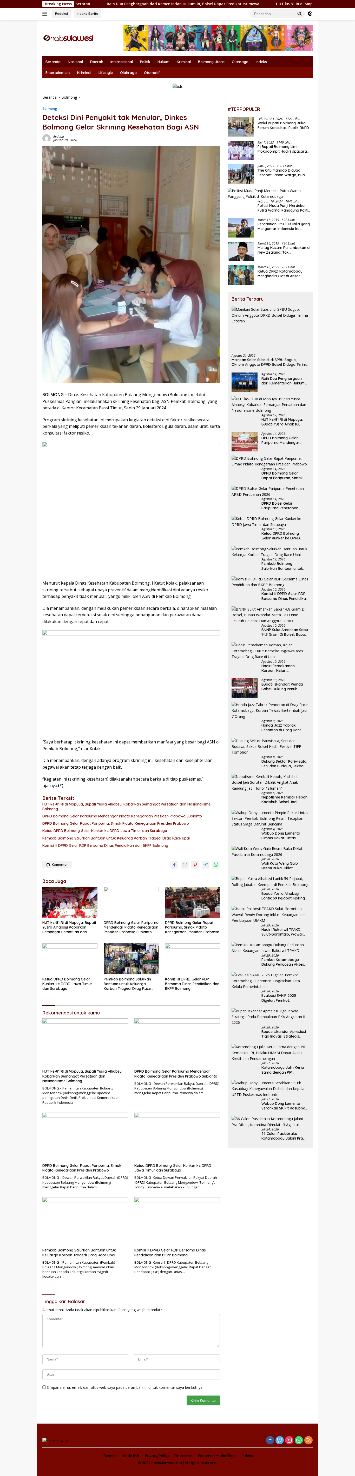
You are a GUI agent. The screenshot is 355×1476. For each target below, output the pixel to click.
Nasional (75, 61)
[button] (299, 13)
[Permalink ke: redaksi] (46, 138)
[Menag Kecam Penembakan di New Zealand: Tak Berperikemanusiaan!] (241, 251)
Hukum (163, 61)
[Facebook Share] (174, 865)
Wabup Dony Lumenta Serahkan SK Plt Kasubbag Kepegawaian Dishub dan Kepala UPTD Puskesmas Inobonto (284, 1106)
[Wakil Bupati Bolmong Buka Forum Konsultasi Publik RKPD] (241, 127)
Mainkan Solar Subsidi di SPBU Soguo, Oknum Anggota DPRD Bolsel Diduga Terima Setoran (270, 362)
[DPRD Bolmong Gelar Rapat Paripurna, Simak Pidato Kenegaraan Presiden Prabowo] (192, 902)
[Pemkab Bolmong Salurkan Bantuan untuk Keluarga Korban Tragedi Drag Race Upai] (131, 958)
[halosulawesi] (68, 37)
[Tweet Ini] (185, 865)
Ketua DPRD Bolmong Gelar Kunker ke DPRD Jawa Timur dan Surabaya (104, 830)
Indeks (261, 61)
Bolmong (49, 108)
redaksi (58, 136)
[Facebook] (270, 1440)
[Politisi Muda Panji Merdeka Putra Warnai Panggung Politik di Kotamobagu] (270, 194)
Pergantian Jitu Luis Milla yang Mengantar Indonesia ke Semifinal (284, 226)
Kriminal (184, 61)
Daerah (96, 61)
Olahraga (240, 61)
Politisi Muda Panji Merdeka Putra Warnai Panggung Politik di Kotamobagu (284, 208)
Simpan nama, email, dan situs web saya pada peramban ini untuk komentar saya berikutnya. (125, 1387)
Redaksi (61, 13)
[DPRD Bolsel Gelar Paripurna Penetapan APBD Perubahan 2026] (270, 491)
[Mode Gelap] (310, 13)
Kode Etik (131, 1455)
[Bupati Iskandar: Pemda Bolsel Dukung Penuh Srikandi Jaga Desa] (245, 688)
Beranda (53, 61)
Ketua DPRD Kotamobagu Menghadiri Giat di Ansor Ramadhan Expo (280, 273)
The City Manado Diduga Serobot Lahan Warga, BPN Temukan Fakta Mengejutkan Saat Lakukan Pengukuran (283, 172)
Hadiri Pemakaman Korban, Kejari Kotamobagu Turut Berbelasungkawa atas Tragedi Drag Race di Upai (284, 668)
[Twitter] (279, 1440)
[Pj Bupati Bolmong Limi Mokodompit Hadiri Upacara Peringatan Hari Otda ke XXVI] (241, 150)
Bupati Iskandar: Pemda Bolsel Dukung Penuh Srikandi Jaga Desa (282, 686)
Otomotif (152, 72)
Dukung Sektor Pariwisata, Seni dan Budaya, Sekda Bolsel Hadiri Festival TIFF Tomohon (284, 763)
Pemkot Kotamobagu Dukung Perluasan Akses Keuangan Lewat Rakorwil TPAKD (284, 962)
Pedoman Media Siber (217, 1455)
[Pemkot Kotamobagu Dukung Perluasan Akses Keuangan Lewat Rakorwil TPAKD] (270, 948)
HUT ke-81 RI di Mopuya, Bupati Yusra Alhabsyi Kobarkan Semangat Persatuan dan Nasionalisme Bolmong (126, 806)
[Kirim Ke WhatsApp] (216, 865)
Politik (145, 61)
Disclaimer (183, 1455)
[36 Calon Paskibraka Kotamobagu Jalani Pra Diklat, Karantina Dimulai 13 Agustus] (270, 1122)
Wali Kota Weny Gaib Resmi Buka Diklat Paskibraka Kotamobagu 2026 (283, 865)
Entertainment (57, 72)
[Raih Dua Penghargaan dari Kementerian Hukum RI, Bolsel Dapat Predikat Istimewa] (245, 382)
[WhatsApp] (299, 1440)
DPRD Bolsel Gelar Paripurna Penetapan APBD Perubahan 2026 (280, 505)
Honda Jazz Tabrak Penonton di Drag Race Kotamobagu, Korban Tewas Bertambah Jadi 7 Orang (283, 727)
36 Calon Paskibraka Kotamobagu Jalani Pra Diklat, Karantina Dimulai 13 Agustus (284, 1136)
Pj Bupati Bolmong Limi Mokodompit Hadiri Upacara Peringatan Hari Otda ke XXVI (283, 149)
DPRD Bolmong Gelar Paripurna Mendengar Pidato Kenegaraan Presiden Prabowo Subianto (122, 816)
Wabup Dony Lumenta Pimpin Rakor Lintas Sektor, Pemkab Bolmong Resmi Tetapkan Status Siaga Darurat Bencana (283, 835)
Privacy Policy (157, 1455)
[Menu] (45, 13)
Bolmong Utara (211, 61)
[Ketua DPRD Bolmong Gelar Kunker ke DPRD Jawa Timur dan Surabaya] (69, 958)
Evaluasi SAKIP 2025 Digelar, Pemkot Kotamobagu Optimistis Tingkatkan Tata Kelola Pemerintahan (282, 998)
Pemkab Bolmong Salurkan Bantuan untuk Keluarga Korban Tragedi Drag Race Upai (116, 838)
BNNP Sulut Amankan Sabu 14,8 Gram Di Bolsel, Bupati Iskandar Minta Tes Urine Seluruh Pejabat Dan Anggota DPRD (284, 632)
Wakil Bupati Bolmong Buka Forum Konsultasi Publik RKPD (283, 125)
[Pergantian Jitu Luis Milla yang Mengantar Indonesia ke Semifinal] (241, 228)
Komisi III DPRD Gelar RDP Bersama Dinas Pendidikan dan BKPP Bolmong (105, 845)
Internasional (121, 61)
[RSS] (308, 1440)
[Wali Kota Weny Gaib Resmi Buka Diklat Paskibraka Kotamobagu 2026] (270, 851)
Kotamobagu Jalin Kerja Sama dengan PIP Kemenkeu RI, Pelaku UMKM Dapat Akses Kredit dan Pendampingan (284, 1069)
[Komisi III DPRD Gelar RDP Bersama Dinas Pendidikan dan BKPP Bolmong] (192, 958)
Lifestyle (105, 72)
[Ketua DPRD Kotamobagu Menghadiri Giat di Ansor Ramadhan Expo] (241, 275)
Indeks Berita (87, 13)
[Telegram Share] (205, 865)
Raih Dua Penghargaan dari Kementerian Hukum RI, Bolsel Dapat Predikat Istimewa (128, 4)
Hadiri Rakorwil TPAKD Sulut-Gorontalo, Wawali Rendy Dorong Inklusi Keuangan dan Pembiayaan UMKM (282, 932)
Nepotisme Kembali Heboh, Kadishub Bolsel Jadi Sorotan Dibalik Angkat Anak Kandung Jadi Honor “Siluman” (284, 799)
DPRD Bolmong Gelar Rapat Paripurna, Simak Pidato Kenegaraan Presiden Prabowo (115, 823)
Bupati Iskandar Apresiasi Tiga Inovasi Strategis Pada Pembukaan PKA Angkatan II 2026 (283, 1034)
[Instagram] (289, 1440)
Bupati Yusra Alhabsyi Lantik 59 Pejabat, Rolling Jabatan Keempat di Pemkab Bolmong (283, 896)
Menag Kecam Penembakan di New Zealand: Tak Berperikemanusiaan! (284, 250)
